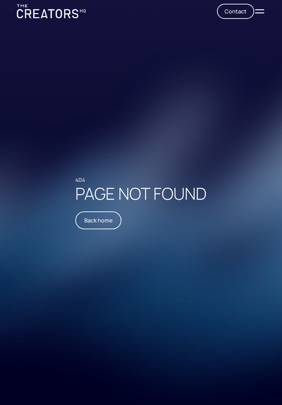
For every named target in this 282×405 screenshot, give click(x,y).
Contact (236, 11)
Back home (98, 220)
